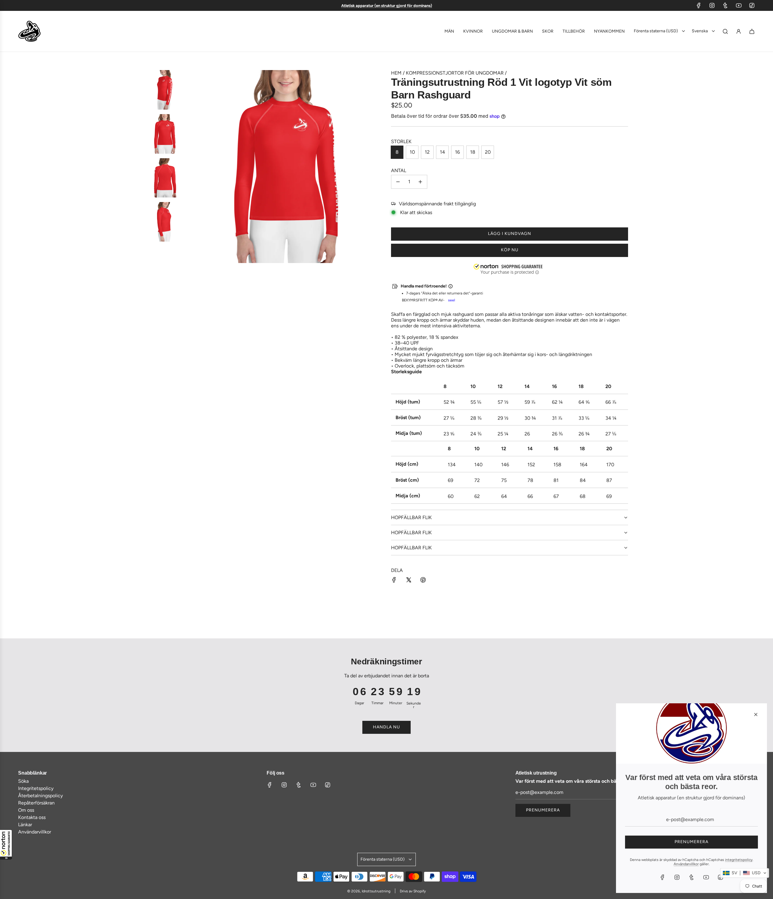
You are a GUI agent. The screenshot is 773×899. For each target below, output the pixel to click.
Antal (398, 170)
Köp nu (509, 249)
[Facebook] (698, 5)
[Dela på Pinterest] (423, 580)
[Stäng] (755, 714)
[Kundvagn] (752, 31)
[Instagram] (712, 5)
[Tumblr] (725, 5)
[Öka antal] (420, 181)
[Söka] (725, 31)
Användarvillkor (686, 864)
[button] (6, 845)
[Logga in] (738, 31)
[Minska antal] (398, 181)
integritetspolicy (738, 860)
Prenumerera (543, 810)
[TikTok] (752, 5)
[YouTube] (738, 5)
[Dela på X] (408, 580)
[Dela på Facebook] (394, 580)
